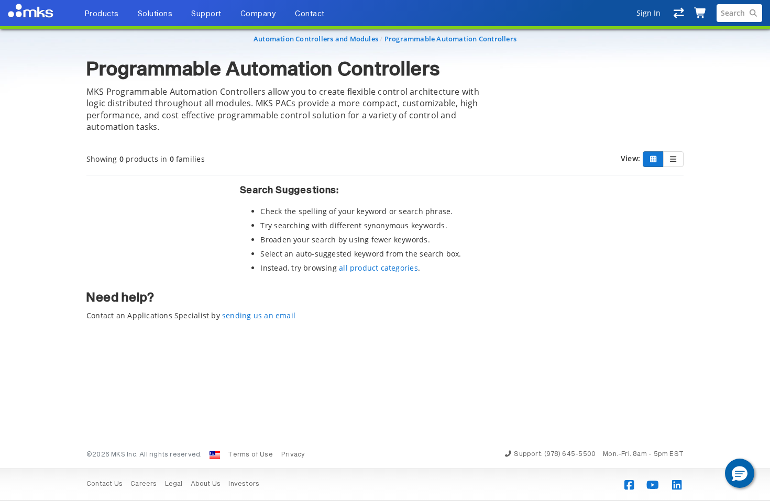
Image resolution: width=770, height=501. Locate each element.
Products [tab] (101, 14)
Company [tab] (258, 14)
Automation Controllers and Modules (316, 38)
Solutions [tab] (155, 14)
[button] (739, 473)
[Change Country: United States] (215, 455)
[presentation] (385, 250)
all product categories (378, 268)
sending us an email (258, 315)
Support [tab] (206, 14)
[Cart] (700, 13)
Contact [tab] (310, 14)
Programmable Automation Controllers (450, 38)
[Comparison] (679, 13)
